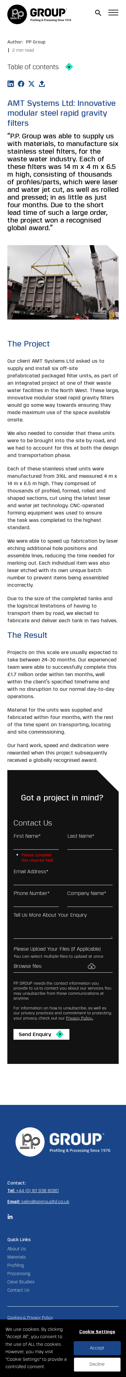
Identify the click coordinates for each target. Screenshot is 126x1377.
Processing (18, 1273)
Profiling (15, 1265)
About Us (16, 1249)
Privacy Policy (79, 1018)
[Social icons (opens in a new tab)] (10, 1218)
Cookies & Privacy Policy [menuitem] (30, 1317)
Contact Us (18, 1290)
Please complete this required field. (38, 856)
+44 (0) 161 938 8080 (37, 1190)
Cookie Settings (97, 1331)
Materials (16, 1257)
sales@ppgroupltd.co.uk (45, 1201)
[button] (98, 13)
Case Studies (21, 1282)
